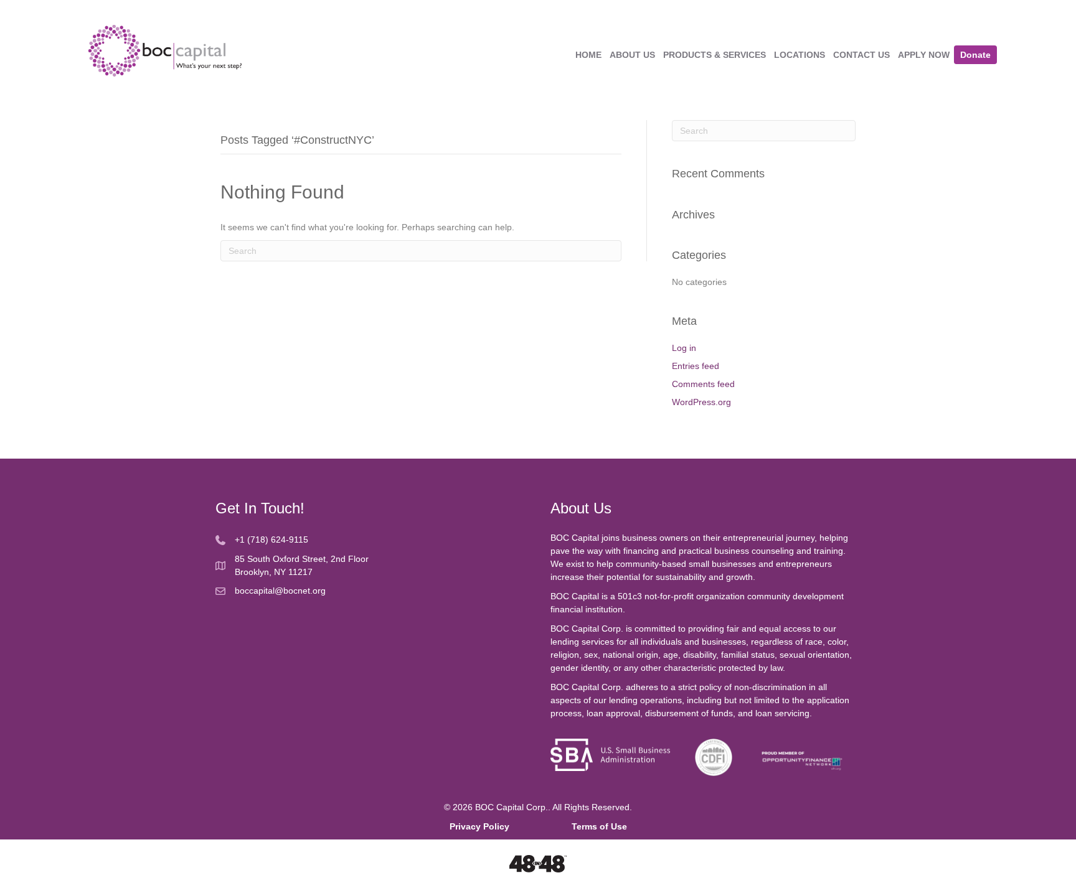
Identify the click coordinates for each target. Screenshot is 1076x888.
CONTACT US (861, 55)
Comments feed (703, 384)
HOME (588, 55)
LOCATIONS (799, 55)
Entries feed (695, 366)
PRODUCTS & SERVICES (714, 55)
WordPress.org (701, 402)
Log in (684, 348)
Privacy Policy (511, 826)
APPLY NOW (924, 55)
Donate (975, 55)
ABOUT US (632, 55)
